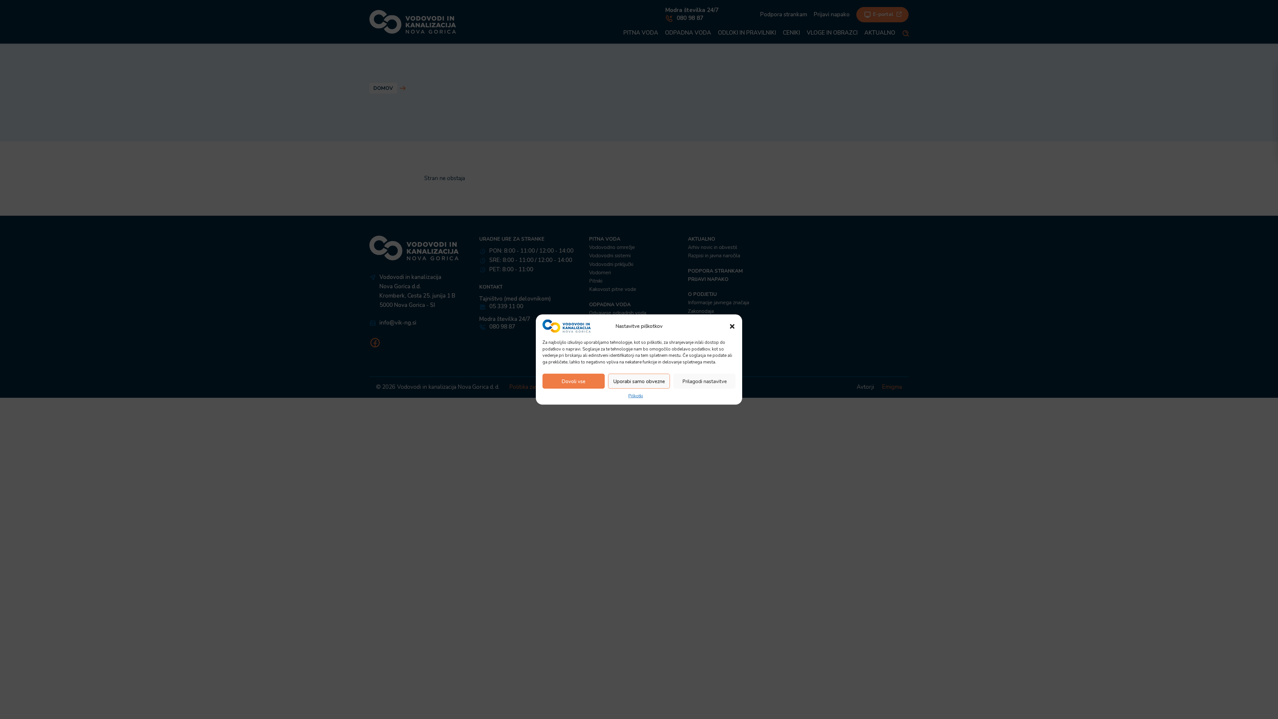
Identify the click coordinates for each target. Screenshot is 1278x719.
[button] (732, 326)
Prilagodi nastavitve (704, 381)
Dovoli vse (573, 381)
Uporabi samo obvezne (639, 381)
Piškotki (635, 396)
